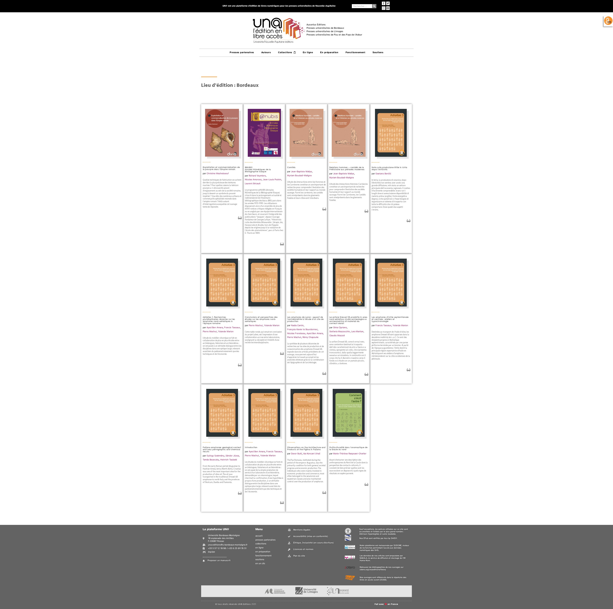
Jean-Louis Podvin (272, 179)
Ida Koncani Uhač (311, 453)
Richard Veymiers (257, 175)
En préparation (329, 52)
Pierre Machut (210, 331)
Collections (285, 52)
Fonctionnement (355, 52)
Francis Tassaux (232, 327)
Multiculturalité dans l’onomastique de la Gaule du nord (348, 448)
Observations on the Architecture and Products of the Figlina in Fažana (306, 448)
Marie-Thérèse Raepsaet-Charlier (349, 453)
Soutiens (378, 52)
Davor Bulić (296, 453)
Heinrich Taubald (228, 459)
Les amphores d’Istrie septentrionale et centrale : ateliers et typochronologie (390, 319)
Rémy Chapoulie (310, 337)
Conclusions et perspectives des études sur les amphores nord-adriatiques (261, 319)
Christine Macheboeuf (218, 173)
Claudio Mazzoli (337, 335)
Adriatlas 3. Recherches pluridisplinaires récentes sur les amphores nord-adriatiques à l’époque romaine (219, 320)
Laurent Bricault (253, 183)
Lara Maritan (357, 331)
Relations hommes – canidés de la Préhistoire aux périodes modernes (346, 168)
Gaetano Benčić (383, 173)
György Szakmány (215, 455)
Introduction (251, 447)
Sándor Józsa (232, 455)
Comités (291, 167)
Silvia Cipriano (340, 327)
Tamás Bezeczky (211, 459)
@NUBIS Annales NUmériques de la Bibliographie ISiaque (258, 169)
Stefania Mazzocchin (339, 331)
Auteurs (266, 52)
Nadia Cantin (297, 325)
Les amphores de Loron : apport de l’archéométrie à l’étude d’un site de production (305, 319)
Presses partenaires (242, 52)
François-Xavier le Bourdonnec (302, 329)
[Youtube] (388, 8)
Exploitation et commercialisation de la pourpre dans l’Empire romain (221, 168)
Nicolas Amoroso (253, 179)
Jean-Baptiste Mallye (301, 171)
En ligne (308, 52)
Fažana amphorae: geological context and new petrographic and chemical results (222, 449)
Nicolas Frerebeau (296, 333)
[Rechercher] (374, 6)
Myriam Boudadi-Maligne (299, 175)
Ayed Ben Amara (215, 327)
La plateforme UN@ (216, 529)
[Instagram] (383, 8)
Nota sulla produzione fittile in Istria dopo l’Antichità (389, 168)
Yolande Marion (226, 331)
